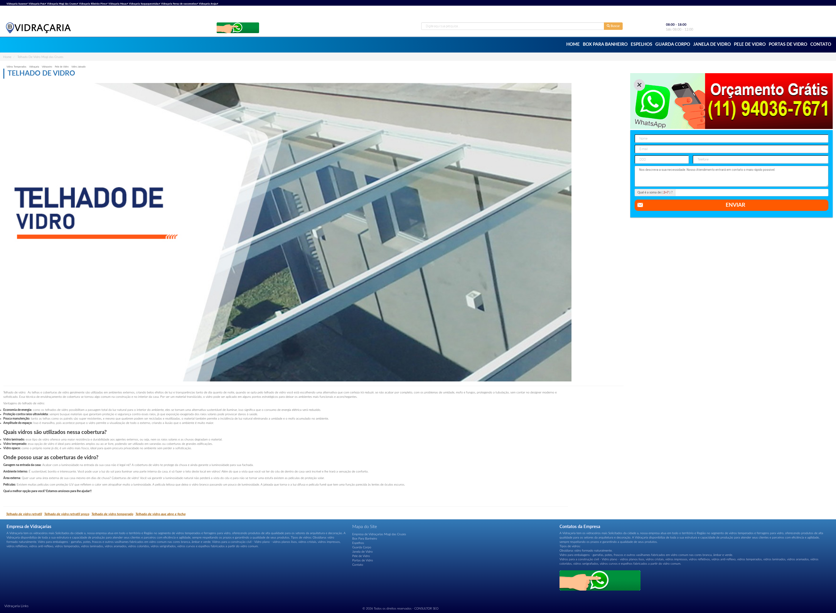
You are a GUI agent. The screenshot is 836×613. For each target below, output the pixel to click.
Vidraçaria (34, 67)
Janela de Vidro (712, 44)
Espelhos (641, 44)
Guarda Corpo (672, 44)
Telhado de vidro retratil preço (66, 514)
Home (573, 44)
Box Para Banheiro (605, 44)
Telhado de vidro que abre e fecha (160, 514)
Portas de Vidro (788, 44)
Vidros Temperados (16, 67)
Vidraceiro (47, 67)
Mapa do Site (364, 527)
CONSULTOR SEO (426, 608)
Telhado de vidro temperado (112, 514)
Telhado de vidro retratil (24, 514)
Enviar (735, 205)
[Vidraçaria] (38, 27)
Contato (820, 44)
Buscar (615, 26)
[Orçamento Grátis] (238, 27)
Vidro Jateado (78, 67)
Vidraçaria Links (16, 606)
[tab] (418, 606)
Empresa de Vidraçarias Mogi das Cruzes (379, 534)
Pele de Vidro (750, 44)
